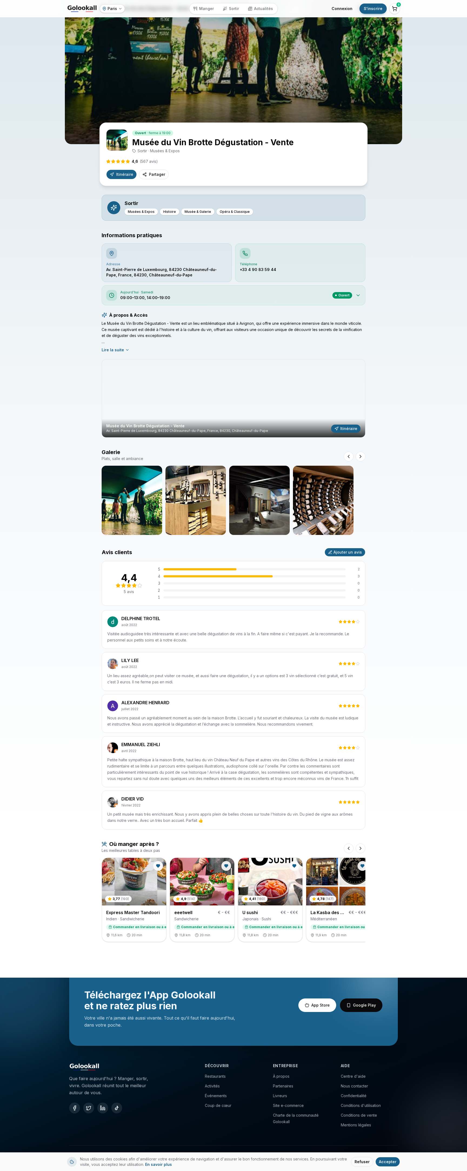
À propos (281, 1076)
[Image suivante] (360, 456)
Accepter (387, 1161)
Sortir (234, 8)
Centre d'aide (353, 1076)
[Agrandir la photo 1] (132, 500)
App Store (320, 1005)
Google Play (364, 1005)
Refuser (362, 1161)
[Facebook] (74, 1108)
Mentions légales (356, 1125)
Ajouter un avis (347, 552)
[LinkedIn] (102, 1108)
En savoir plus (158, 1164)
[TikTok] (116, 1108)
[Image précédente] (348, 456)
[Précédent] (348, 848)
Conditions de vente (359, 1115)
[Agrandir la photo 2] (195, 500)
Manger (206, 8)
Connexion (342, 8)
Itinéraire (124, 174)
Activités (212, 1086)
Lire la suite (113, 350)
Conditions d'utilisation (361, 1105)
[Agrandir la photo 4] (323, 500)
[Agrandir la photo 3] (259, 500)
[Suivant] (360, 848)
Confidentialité (353, 1095)
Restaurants (215, 1076)
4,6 (145, 161)
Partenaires (283, 1086)
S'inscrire (373, 8)
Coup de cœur (218, 1105)
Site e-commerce (288, 1105)
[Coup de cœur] (158, 866)
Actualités (263, 8)
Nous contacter (354, 1086)
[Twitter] (88, 1108)
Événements (216, 1095)
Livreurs (280, 1095)
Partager (157, 174)
